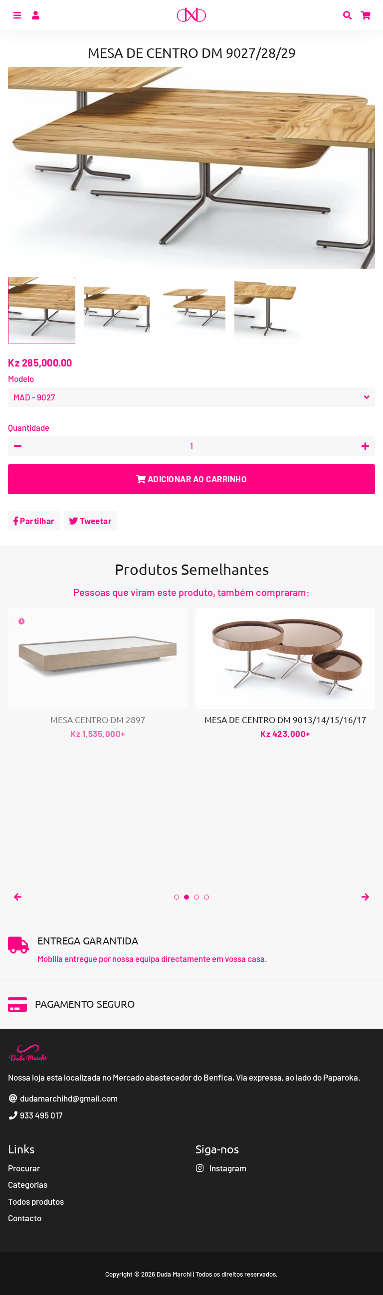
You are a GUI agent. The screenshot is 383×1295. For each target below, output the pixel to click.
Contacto (24, 1218)
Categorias (27, 1184)
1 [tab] (176, 897)
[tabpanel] (98, 674)
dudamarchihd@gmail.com (68, 1098)
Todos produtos (36, 1201)
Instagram (227, 1168)
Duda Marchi (174, 1274)
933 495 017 (40, 1115)
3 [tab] (196, 897)
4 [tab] (206, 897)
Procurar (24, 1168)
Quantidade (28, 427)
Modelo (21, 378)
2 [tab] (186, 897)
